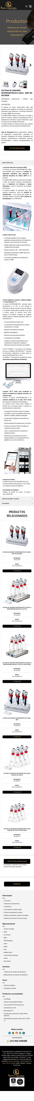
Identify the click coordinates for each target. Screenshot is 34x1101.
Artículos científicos (9, 985)
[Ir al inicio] (8, 5)
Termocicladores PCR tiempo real (14, 1005)
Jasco (5, 944)
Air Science (7, 935)
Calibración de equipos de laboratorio (15, 972)
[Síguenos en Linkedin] (10, 1033)
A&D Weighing (8, 941)
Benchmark (7, 961)
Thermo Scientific (9, 929)
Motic (5, 938)
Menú (30, 6)
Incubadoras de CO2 (10, 1008)
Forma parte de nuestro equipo (13, 909)
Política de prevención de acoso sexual (15, 918)
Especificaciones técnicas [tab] (10, 499)
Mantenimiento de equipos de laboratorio (16, 975)
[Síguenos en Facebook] (24, 1033)
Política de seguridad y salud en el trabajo (16, 915)
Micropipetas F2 (8, 1011)
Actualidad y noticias (10, 988)
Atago (5, 946)
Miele (5, 932)
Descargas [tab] (5, 503)
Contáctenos (7, 907)
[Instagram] (17, 1033)
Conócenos (7, 901)
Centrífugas (7, 999)
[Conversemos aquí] (20, 1033)
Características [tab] (7, 163)
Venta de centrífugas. (14, 1061)
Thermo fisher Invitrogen (11, 955)
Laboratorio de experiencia (11, 904)
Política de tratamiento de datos (13, 912)
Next (30, 65)
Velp (5, 949)
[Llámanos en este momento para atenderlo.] (13, 1033)
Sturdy (6, 958)
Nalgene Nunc (8, 952)
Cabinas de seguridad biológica (13, 1002)
